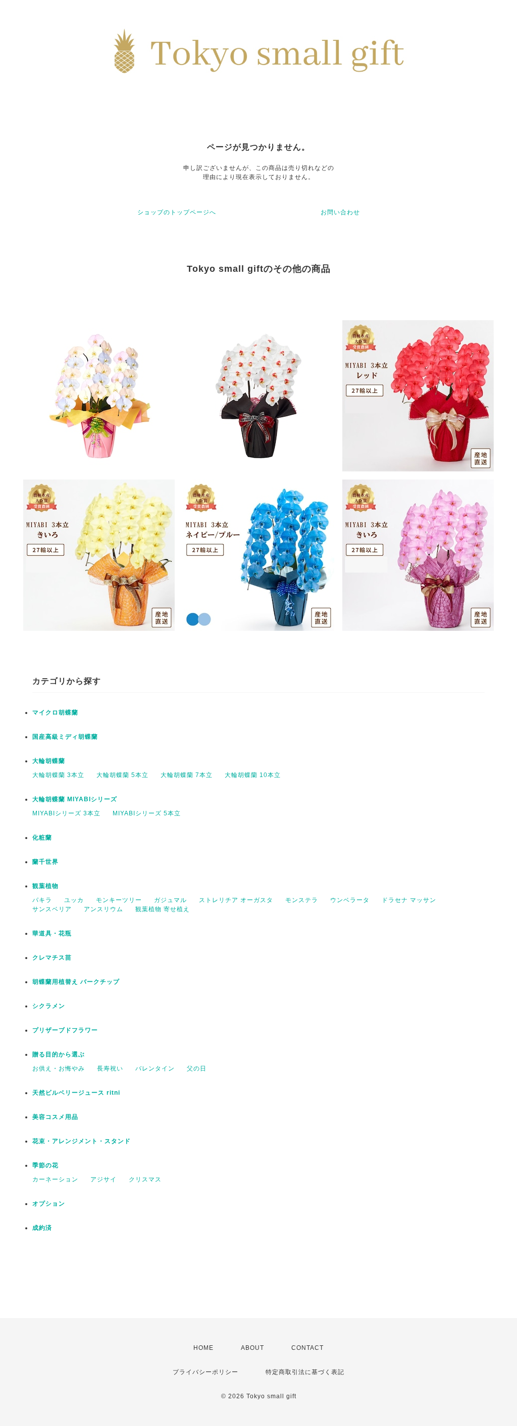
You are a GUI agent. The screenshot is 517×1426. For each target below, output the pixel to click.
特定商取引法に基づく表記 (305, 1372)
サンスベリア (52, 909)
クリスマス (145, 1179)
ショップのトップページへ (176, 212)
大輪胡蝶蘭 (48, 760)
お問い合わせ (340, 212)
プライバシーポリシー (205, 1372)
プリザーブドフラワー (65, 1030)
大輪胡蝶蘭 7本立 (187, 775)
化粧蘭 (42, 837)
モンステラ (301, 900)
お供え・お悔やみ (58, 1068)
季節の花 (45, 1165)
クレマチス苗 (52, 957)
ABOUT (252, 1347)
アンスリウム (103, 909)
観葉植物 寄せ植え (162, 909)
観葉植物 (45, 885)
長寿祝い (110, 1068)
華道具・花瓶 (52, 933)
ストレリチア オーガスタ (236, 900)
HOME (203, 1347)
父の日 (196, 1068)
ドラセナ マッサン (409, 900)
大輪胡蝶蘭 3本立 (58, 775)
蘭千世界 (45, 861)
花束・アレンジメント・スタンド (81, 1141)
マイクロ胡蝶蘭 (55, 712)
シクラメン (48, 1005)
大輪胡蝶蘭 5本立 (122, 775)
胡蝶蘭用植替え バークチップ (76, 981)
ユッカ (74, 900)
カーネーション (55, 1179)
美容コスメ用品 (55, 1116)
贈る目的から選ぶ (58, 1054)
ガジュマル (170, 900)
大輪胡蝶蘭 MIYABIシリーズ (74, 799)
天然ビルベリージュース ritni (76, 1092)
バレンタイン (155, 1068)
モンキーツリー (119, 900)
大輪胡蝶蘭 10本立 (253, 775)
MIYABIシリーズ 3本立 (66, 813)
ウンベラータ (350, 900)
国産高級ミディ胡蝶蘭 (65, 736)
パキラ (42, 900)
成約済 (42, 1227)
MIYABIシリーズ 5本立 (147, 813)
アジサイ (103, 1179)
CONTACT (307, 1347)
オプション (48, 1203)
